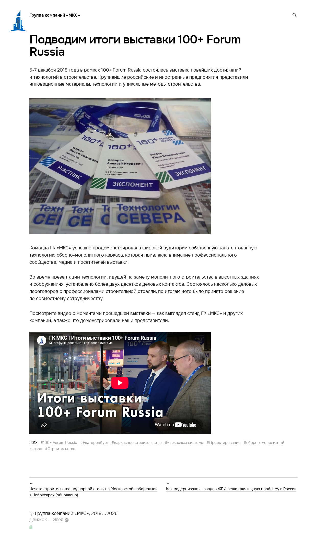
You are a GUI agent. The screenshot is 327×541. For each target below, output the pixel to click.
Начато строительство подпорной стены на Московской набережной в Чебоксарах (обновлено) (93, 492)
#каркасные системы (184, 442)
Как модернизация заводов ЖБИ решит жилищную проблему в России (231, 488)
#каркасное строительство (137, 442)
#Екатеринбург (94, 442)
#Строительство (60, 448)
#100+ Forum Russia (59, 442)
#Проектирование (224, 442)
